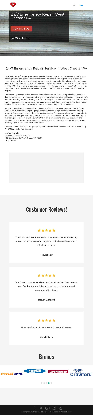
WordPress (66, 412)
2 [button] (44, 383)
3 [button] (46, 383)
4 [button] (49, 383)
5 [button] (51, 383)
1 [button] (41, 383)
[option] (12, 374)
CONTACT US (21, 28)
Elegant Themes (41, 412)
